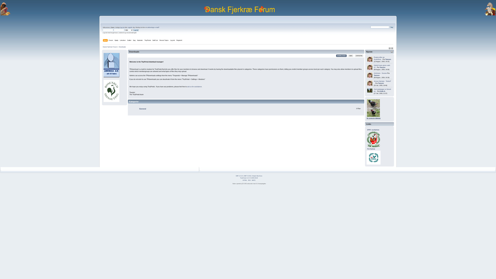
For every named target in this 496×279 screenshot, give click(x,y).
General (142, 109)
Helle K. (383, 91)
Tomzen (388, 59)
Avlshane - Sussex (380, 73)
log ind (122, 27)
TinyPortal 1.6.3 (245, 178)
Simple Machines (257, 176)
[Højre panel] (392, 49)
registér (130, 27)
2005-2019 (254, 178)
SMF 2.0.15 (239, 176)
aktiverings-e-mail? (153, 27)
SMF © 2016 (247, 176)
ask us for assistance (194, 87)
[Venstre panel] (390, 49)
